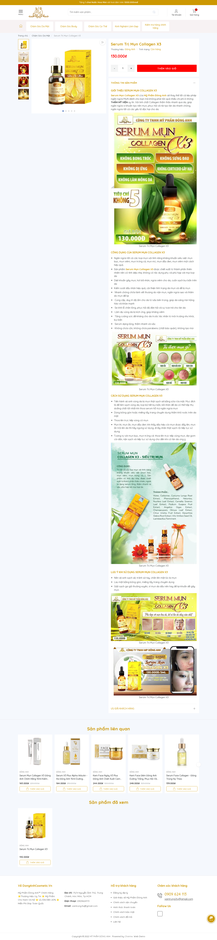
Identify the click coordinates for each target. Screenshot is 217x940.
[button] (103, 72)
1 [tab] (63, 111)
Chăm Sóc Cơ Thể (97, 26)
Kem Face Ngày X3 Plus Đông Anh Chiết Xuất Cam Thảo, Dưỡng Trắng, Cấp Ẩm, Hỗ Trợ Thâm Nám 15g (108, 777)
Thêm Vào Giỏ (166, 68)
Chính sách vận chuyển (125, 902)
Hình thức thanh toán (124, 907)
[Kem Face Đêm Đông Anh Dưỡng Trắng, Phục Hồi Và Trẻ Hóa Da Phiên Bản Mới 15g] (145, 752)
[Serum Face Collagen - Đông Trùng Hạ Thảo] (182, 752)
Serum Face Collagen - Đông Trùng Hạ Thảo (181, 777)
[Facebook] (160, 913)
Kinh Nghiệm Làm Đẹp (126, 26)
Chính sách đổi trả (122, 917)
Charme (129, 936)
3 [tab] (69, 111)
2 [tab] (66, 111)
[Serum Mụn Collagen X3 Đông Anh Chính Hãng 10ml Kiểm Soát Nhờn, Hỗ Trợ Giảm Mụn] (35, 752)
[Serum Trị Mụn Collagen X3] (35, 825)
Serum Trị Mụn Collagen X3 (33, 849)
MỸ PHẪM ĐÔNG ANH (100, 936)
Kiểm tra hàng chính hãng (155, 26)
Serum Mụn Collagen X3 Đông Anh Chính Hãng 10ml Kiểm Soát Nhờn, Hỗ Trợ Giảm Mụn (35, 777)
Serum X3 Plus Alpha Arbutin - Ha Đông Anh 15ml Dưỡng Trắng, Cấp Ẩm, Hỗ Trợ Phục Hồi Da (71, 777)
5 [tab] (74, 111)
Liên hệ (117, 921)
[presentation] (20, 2)
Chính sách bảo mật (123, 912)
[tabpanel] (68, 76)
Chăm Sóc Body (68, 26)
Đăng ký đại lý (120, 892)
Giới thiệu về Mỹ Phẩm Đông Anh (130, 897)
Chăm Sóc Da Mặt (39, 26)
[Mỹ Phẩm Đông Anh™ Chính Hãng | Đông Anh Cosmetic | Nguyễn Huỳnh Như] (21, 26)
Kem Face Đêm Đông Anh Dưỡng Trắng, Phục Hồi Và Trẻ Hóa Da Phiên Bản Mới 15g (143, 777)
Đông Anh (130, 49)
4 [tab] (71, 111)
